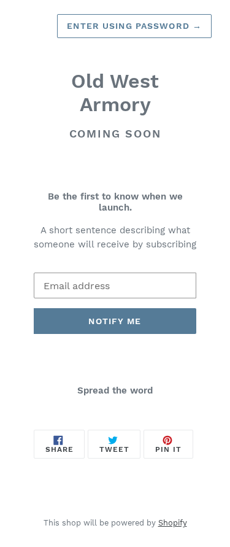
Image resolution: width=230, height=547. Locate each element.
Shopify (172, 522)
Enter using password (134, 26)
